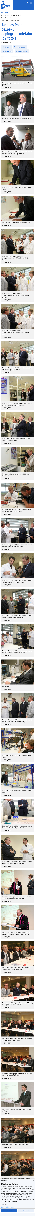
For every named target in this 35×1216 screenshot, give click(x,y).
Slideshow (7, 47)
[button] (31, 2)
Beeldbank (4, 12)
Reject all (26, 1211)
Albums (8, 15)
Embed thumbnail (22, 51)
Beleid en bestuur (17, 15)
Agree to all (9, 1211)
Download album (20, 47)
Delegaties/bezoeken (6, 18)
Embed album (8, 51)
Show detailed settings (7, 1207)
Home (2, 15)
